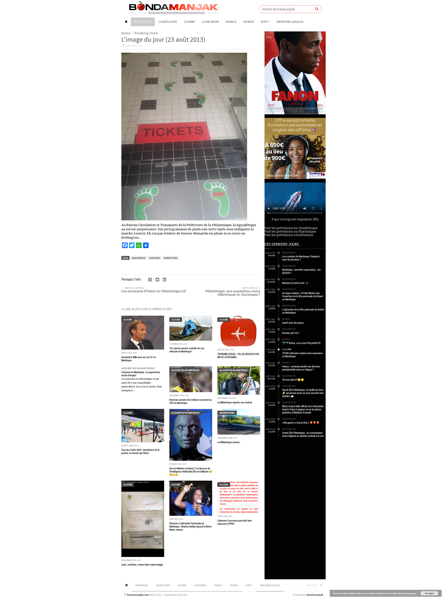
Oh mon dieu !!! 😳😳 (293, 379)
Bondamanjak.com (138, 594)
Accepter (429, 593)
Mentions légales (290, 21)
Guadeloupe (167, 21)
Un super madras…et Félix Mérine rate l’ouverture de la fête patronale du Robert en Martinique (302, 296)
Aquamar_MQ (307, 219)
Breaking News (146, 33)
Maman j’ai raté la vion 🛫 (295, 283)
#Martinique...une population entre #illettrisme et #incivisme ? (232, 293)
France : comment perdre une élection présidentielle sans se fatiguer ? (301, 368)
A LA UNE (127, 319)
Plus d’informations (407, 593)
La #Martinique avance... (229, 442)
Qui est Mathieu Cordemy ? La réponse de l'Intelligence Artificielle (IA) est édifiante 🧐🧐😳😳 (190, 471)
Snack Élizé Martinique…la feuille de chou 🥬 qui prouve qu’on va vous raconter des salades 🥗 (303, 393)
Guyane (189, 21)
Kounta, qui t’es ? (290, 333)
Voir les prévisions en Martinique (290, 231)
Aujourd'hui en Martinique (138, 368)
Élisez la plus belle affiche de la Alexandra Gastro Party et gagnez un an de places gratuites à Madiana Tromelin (303, 409)
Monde (248, 21)
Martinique (142, 21)
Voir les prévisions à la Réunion (289, 235)
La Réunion (210, 21)
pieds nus (154, 258)
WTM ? (265, 21)
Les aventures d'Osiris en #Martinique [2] (153, 291)
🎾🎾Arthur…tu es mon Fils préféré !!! (301, 343)
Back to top (312, 585)
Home (126, 33)
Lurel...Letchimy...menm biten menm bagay (142, 564)
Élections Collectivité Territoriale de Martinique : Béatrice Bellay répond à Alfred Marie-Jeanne (190, 526)
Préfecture (171, 258)
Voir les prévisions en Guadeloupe (291, 228)
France (231, 21)
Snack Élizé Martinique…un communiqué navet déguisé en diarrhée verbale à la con (303, 434)
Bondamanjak (315, 594)
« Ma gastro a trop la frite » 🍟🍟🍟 (301, 422)
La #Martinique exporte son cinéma (234, 402)
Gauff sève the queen (293, 322)
